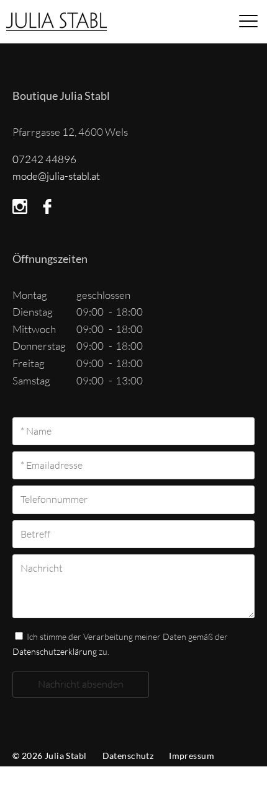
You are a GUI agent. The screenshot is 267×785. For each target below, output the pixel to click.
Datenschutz (128, 755)
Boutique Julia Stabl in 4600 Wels (85, 24)
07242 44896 (44, 159)
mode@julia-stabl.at (56, 175)
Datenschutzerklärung (54, 651)
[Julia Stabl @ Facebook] (47, 207)
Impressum (191, 755)
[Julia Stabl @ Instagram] (19, 207)
